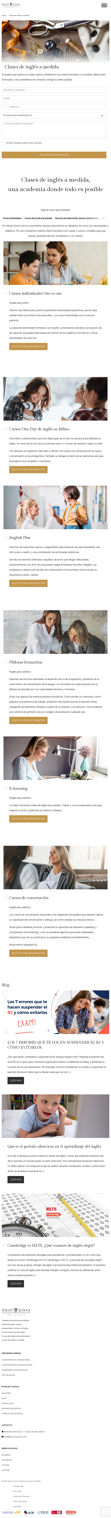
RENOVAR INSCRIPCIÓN (11, 1408)
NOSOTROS (6, 1393)
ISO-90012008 (18, 1486)
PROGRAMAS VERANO (11, 1353)
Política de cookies (20, 1501)
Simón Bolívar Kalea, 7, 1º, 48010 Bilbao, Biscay (24, 1432)
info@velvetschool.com (14, 1437)
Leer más (16, 1080)
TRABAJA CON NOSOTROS (12, 1414)
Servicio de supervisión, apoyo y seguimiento (77, 218)
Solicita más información (28, 346)
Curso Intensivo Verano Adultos (17, 1365)
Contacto (7, 1425)
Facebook (6, 1455)
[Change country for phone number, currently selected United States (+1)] (5, 106)
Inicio (4, 15)
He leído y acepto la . (24, 143)
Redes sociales (9, 1448)
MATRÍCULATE (7, 1403)
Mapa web (17, 1507)
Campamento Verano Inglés (15, 1370)
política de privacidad (32, 143)
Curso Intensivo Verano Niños (16, 1360)
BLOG (4, 1398)
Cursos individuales (12, 218)
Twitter (5, 1465)
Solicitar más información (54, 155)
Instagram (7, 1460)
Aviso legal (17, 1491)
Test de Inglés (8, 1375)
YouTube (6, 1470)
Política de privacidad (21, 1496)
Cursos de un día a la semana (38, 218)
